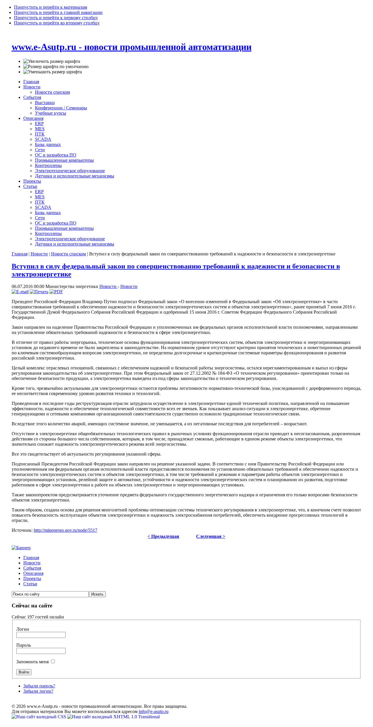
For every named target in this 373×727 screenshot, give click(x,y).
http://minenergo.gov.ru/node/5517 (65, 530)
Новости (39, 253)
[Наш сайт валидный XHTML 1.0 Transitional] (113, 716)
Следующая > (210, 536)
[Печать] (39, 291)
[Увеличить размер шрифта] (51, 61)
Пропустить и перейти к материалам (50, 7)
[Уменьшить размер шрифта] (52, 71)
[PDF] (56, 291)
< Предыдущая (163, 536)
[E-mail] (20, 291)
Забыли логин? (38, 691)
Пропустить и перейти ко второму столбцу (57, 22)
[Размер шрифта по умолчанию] (56, 66)
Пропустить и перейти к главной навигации (58, 12)
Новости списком (68, 253)
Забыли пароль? (39, 685)
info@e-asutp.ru (153, 711)
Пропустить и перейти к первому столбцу (56, 17)
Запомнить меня (33, 661)
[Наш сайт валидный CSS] (39, 716)
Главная (19, 253)
